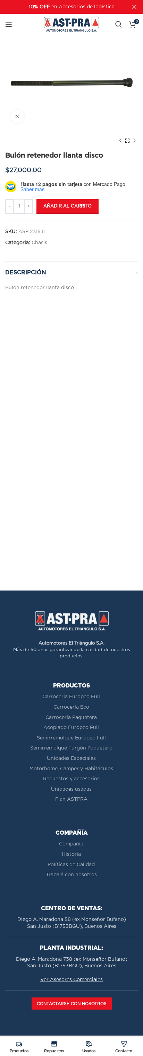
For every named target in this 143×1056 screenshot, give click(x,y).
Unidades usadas (71, 789)
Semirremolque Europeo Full (71, 738)
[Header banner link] (61, 7)
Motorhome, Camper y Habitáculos (71, 768)
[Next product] (134, 140)
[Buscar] (119, 24)
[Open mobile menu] (9, 24)
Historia (71, 854)
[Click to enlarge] (17, 116)
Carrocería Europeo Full (71, 696)
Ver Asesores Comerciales (71, 979)
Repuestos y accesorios (71, 779)
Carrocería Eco (71, 707)
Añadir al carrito (67, 206)
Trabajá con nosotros (71, 874)
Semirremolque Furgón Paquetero (71, 748)
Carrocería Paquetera (71, 717)
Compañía (71, 844)
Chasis (39, 242)
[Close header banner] (134, 7)
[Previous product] (120, 140)
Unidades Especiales (71, 758)
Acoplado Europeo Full (71, 727)
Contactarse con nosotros (72, 1004)
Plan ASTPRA (71, 799)
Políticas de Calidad (71, 864)
